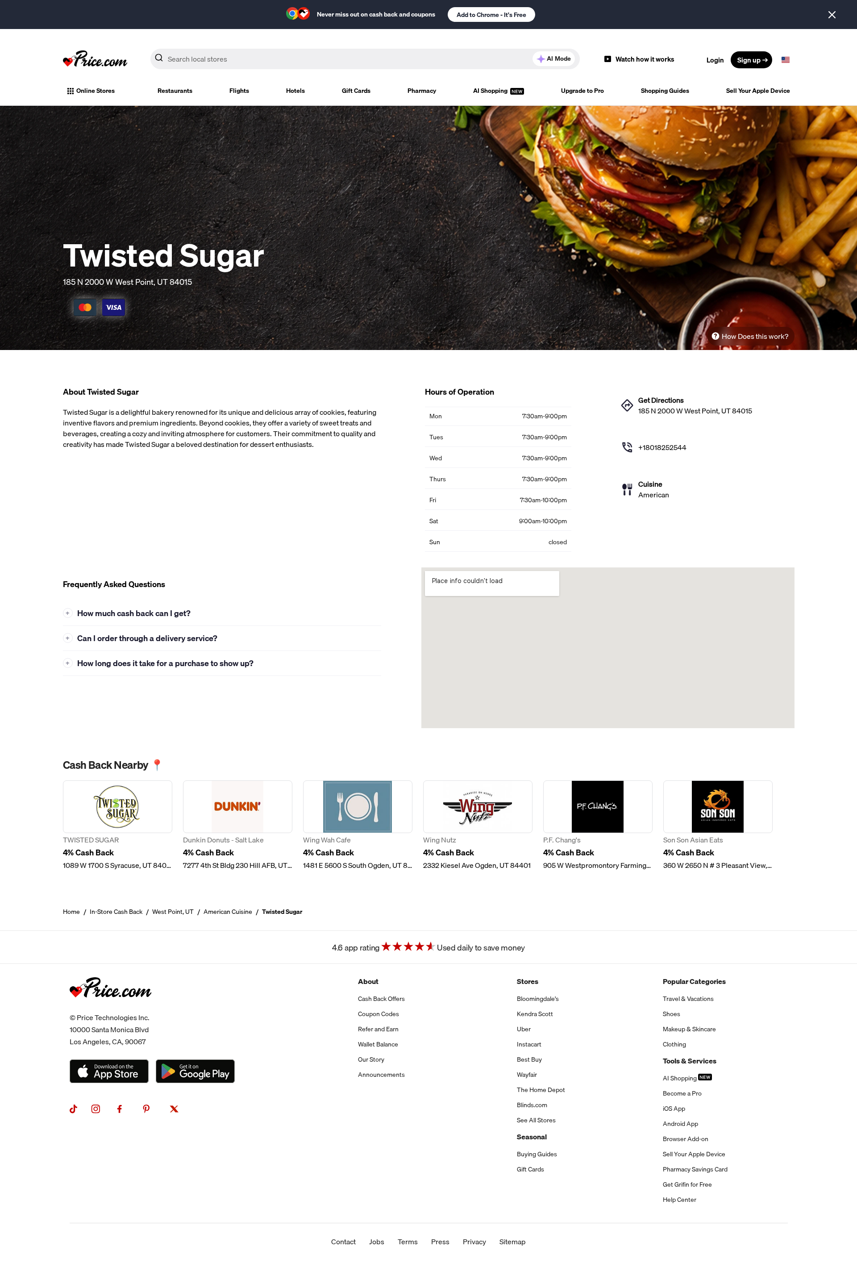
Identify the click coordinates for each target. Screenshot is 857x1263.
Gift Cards (356, 91)
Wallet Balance (378, 1044)
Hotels (295, 91)
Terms (408, 1241)
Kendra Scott (535, 1014)
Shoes (671, 1014)
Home (71, 912)
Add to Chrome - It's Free (491, 15)
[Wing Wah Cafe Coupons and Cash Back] (357, 825)
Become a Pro (682, 1093)
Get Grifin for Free (687, 1184)
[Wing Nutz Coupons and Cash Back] (478, 825)
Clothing (674, 1044)
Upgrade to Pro (582, 91)
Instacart (529, 1044)
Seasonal (532, 1137)
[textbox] (786, 60)
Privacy (474, 1241)
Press (440, 1241)
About (368, 981)
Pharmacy (422, 91)
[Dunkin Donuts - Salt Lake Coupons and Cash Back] (237, 825)
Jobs (376, 1241)
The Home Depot (541, 1090)
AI (559, 58)
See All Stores (536, 1120)
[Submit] (159, 59)
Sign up (749, 59)
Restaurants (175, 91)
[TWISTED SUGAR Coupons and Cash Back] (117, 825)
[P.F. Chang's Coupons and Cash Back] (598, 825)
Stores (527, 981)
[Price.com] (110, 1006)
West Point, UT (173, 912)
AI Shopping (491, 91)
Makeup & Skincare (689, 1029)
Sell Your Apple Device (758, 91)
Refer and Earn (378, 1029)
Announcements (381, 1075)
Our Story (371, 1059)
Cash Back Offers (381, 999)
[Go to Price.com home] (95, 59)
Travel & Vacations (688, 999)
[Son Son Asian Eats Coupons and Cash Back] (718, 825)
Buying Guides (537, 1154)
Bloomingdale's (538, 999)
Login (715, 59)
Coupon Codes (378, 1014)
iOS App (674, 1108)
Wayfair (527, 1075)
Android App (680, 1124)
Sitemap (512, 1241)
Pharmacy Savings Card (695, 1169)
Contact (343, 1241)
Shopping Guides (665, 91)
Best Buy (529, 1059)
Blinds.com (532, 1105)
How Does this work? (755, 336)
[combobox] (365, 59)
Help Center (679, 1200)
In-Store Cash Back (116, 912)
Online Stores (95, 91)
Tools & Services (689, 1061)
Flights (239, 91)
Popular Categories (694, 981)
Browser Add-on (685, 1139)
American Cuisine (228, 912)
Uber (524, 1029)
